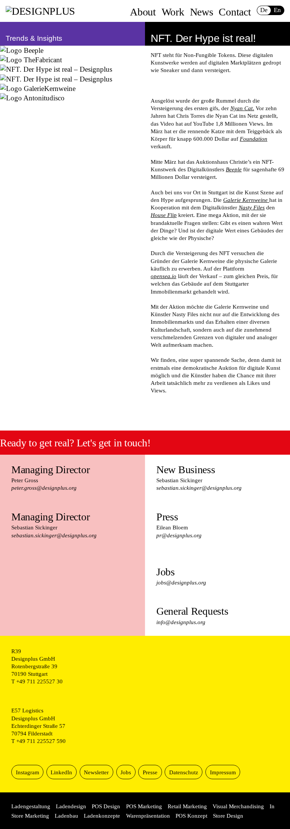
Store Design (228, 815)
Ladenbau (66, 815)
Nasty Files (252, 207)
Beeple (234, 169)
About (143, 12)
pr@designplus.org (179, 535)
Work (173, 12)
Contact (235, 12)
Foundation (253, 138)
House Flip (164, 215)
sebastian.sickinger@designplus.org (54, 535)
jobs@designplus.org (181, 582)
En (277, 10)
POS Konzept (191, 815)
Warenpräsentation (148, 815)
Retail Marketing (187, 806)
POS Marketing (144, 806)
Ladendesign (71, 806)
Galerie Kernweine (245, 200)
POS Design (106, 806)
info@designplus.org (180, 622)
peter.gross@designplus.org (44, 487)
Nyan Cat (241, 108)
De (263, 10)
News (201, 12)
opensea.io (163, 276)
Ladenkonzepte (102, 815)
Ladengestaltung (30, 806)
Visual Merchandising (238, 806)
